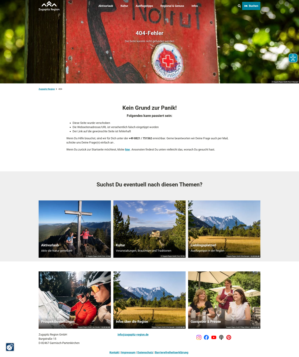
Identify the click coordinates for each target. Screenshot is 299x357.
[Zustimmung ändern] (10, 347)
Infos (195, 5)
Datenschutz (145, 352)
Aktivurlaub (105, 5)
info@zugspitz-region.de (133, 334)
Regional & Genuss (172, 5)
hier (127, 149)
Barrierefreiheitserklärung (171, 352)
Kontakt (114, 352)
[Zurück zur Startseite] (49, 6)
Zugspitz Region (47, 89)
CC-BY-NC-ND (255, 256)
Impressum (128, 352)
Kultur (124, 5)
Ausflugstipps (144, 5)
